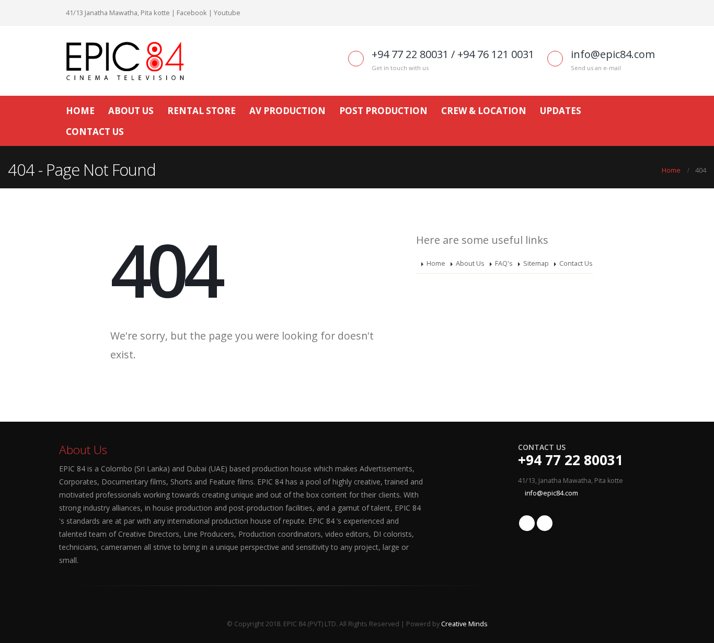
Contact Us (95, 132)
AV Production (287, 111)
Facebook (527, 523)
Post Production (383, 111)
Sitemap (536, 263)
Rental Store (201, 111)
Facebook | (194, 12)
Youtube (227, 12)
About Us (131, 111)
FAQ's (504, 263)
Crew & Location (483, 111)
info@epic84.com (551, 493)
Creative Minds (464, 623)
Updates (560, 111)
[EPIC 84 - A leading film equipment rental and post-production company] (124, 61)
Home (80, 111)
